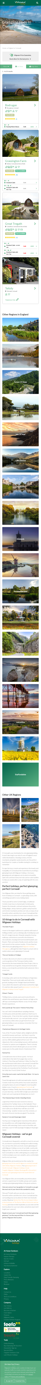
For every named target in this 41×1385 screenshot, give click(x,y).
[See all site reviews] (12, 1330)
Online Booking (9, 1343)
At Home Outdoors (10, 1254)
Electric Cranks (9, 1259)
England (11, 48)
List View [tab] (20, 66)
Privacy (6, 1299)
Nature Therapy (9, 1256)
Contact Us (7, 1292)
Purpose (6, 1315)
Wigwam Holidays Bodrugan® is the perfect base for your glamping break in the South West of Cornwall (19, 1172)
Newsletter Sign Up (10, 1348)
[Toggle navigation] (4, 2)
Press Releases (9, 1279)
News (6, 1282)
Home (4, 48)
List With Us (8, 1308)
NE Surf (6, 1261)
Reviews (6, 1284)
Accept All (9, 1381)
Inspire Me (7, 1275)
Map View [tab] (34, 66)
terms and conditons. (18, 1376)
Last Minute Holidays (11, 1355)
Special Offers (8, 1350)
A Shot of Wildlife (9, 1263)
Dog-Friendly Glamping (11, 1277)
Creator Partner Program (12, 1319)
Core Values (8, 1313)
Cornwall (18, 48)
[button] (20, 57)
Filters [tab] (5, 66)
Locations (7, 1273)
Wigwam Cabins (9, 1317)
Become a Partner (10, 1310)
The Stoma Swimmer (10, 1265)
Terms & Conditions (10, 1296)
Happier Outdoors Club (11, 1352)
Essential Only (20, 1381)
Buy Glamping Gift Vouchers (13, 1346)
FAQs (6, 1294)
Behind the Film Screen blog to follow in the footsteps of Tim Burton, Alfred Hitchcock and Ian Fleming (20, 1202)
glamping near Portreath (25, 1087)
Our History (8, 1306)
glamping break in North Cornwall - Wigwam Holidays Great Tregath (19, 1168)
